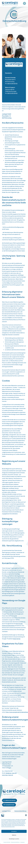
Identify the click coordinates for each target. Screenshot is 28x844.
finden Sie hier (16, 638)
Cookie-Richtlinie (6, 842)
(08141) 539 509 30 (12, 83)
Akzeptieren (14, 831)
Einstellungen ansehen (14, 838)
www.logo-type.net (7, 775)
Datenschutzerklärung (15, 842)
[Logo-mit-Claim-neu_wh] (14, 789)
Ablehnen (14, 835)
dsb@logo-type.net (11, 773)
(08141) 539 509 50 (12, 93)
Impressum (22, 842)
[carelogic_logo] (10, 2)
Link (18, 192)
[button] (26, 815)
